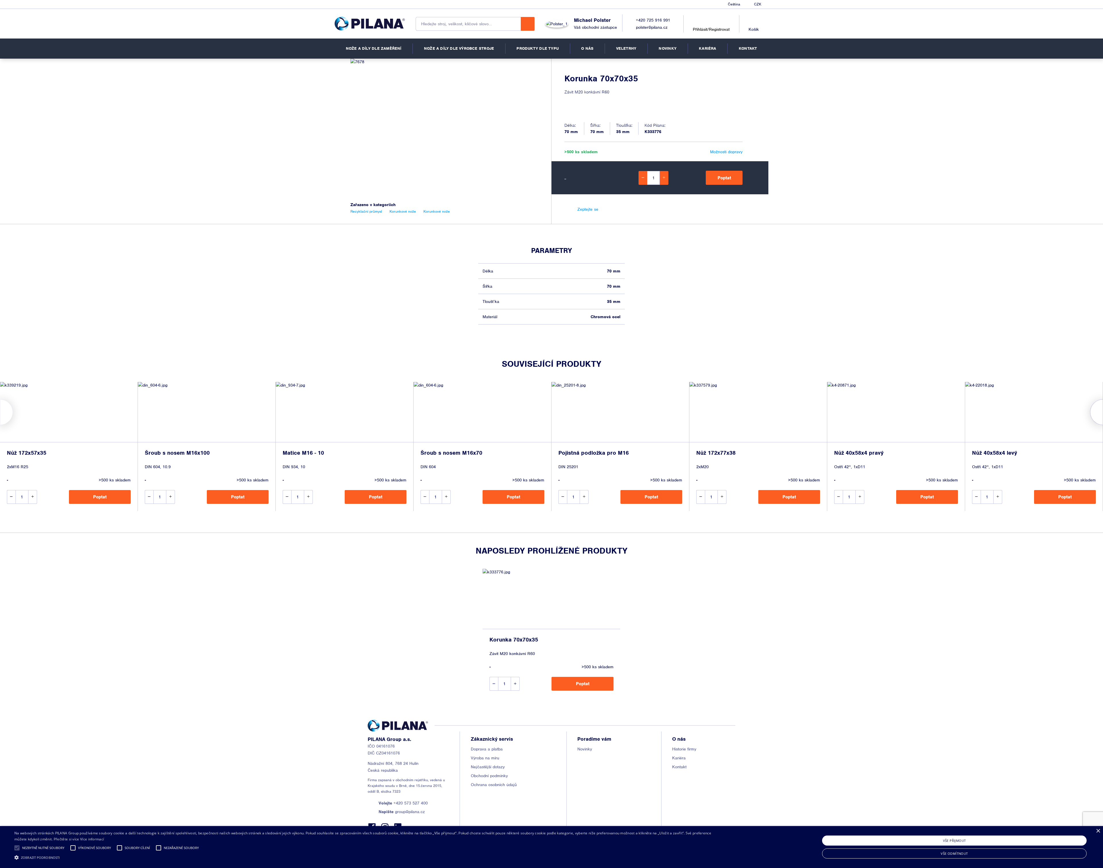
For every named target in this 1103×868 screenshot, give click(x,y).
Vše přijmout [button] (954, 840)
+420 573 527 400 (403, 803)
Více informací (92, 839)
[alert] (551, 847)
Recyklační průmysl (366, 211)
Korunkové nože (402, 211)
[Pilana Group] (370, 23)
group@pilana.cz (402, 811)
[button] (17, 848)
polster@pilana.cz (652, 27)
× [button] (1098, 831)
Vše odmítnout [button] (954, 853)
